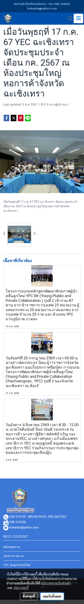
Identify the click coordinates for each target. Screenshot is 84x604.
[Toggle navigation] (78, 18)
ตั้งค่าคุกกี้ (29, 596)
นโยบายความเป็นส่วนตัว (56, 583)
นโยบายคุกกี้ (21, 588)
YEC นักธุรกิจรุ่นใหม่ (16, 565)
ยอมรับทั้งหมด (52, 596)
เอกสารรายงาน (13, 556)
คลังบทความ (11, 547)
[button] (68, 18)
